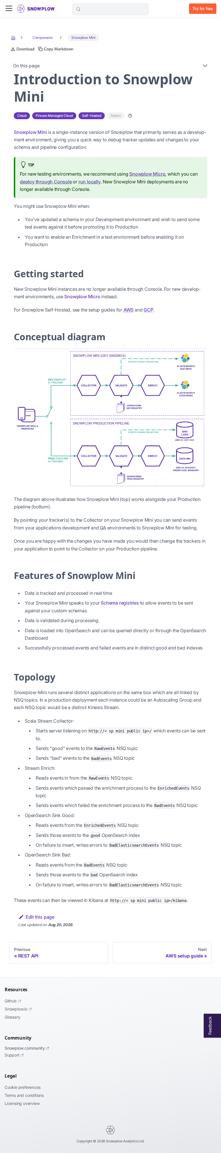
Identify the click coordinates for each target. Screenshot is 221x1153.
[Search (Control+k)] (110, 9)
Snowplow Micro (147, 174)
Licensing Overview (22, 1103)
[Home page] (14, 37)
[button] (130, 115)
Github (11, 1000)
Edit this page (40, 917)
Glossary (12, 1017)
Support (12, 1055)
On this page (26, 66)
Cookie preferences (22, 1087)
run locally (90, 182)
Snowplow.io (16, 1008)
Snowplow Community (25, 1048)
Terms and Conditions (24, 1095)
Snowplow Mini (30, 132)
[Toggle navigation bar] (9, 9)
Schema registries (120, 603)
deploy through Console (46, 182)
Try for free (203, 8)
